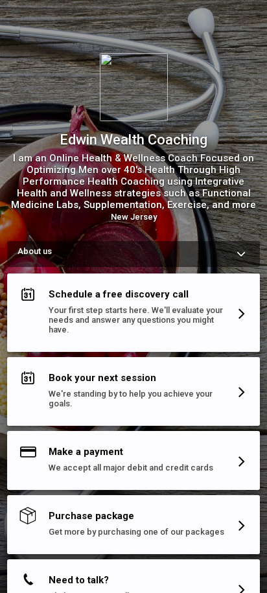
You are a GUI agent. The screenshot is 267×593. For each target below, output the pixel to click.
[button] (133, 315)
